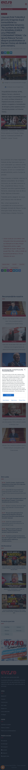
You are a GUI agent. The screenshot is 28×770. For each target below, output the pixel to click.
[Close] (25, 370)
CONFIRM (8, 395)
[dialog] (14, 385)
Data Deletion (6, 400)
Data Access (14, 400)
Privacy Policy (22, 400)
